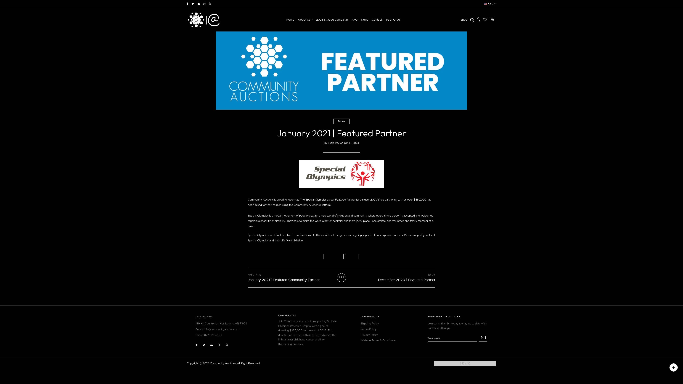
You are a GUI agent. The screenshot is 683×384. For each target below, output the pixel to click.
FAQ (354, 19)
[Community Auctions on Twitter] (193, 4)
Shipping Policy (370, 323)
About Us (304, 19)
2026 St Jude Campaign (332, 19)
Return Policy (369, 329)
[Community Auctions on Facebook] (187, 4)
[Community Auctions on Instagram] (204, 4)
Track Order (393, 19)
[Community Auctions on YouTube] (210, 4)
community (333, 256)
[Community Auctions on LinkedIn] (199, 4)
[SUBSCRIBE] (483, 338)
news (352, 256)
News (364, 19)
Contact (377, 19)
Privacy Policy (369, 335)
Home (290, 19)
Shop (463, 19)
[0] (485, 20)
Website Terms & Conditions (378, 340)
